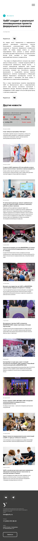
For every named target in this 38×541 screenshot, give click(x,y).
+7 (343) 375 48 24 (9, 521)
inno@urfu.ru (8, 514)
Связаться (10, 534)
